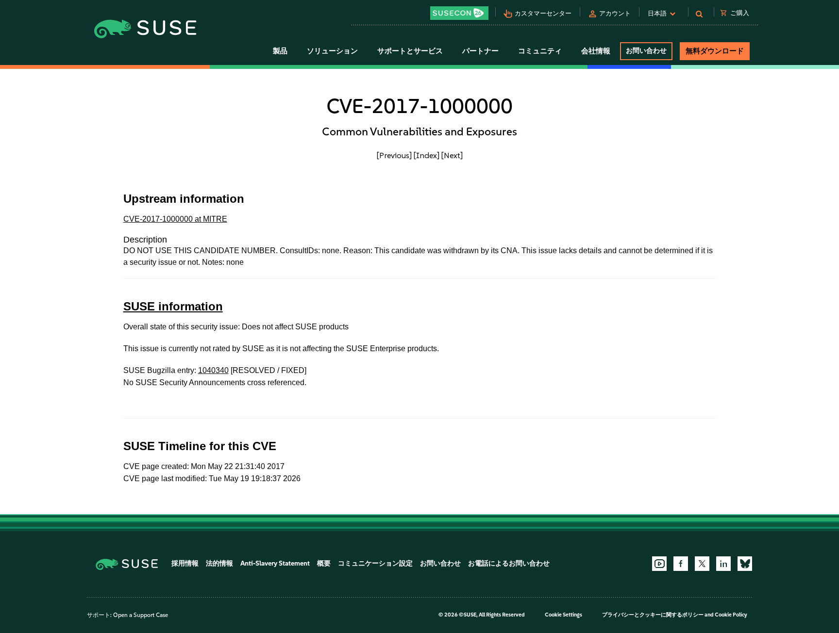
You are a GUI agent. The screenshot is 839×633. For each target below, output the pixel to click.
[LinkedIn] (723, 563)
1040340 (213, 370)
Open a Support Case (140, 615)
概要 (324, 563)
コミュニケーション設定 (375, 563)
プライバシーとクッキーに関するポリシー (653, 615)
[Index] (426, 155)
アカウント (615, 13)
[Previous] (394, 155)
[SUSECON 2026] (459, 13)
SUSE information (173, 306)
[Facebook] (680, 563)
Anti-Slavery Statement (275, 563)
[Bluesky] (745, 563)
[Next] (452, 155)
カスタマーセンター (543, 13)
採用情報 (185, 563)
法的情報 (219, 563)
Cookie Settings (563, 615)
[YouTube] (659, 563)
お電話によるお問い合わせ (509, 563)
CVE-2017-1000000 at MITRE (175, 219)
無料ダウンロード (715, 51)
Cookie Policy (731, 615)
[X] (702, 563)
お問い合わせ (646, 51)
